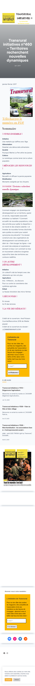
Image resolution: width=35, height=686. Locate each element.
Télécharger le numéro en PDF (13, 121)
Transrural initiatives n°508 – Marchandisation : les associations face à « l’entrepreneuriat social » (17, 427)
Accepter (8, 679)
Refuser (17, 679)
